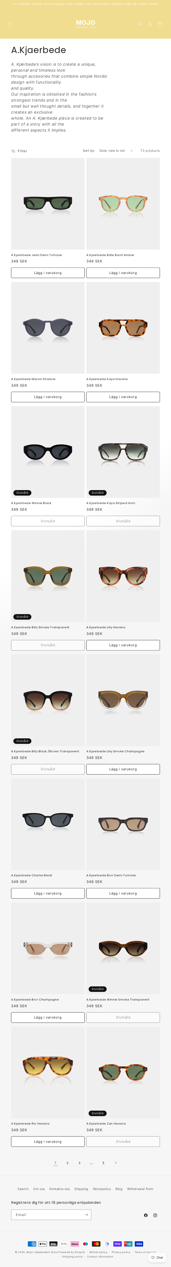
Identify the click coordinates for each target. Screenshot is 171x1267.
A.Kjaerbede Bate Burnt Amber (110, 255)
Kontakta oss (59, 1189)
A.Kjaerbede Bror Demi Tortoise (111, 875)
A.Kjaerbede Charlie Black (31, 875)
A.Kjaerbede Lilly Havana (105, 627)
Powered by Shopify (72, 1252)
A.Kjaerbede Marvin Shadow (33, 379)
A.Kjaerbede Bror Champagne (35, 1000)
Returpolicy (102, 1189)
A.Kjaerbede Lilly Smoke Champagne (115, 751)
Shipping (81, 1189)
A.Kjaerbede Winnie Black (31, 503)
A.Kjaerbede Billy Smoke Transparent (40, 627)
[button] (9, 24)
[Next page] (115, 1163)
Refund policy (98, 1252)
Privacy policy (121, 1252)
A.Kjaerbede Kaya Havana (107, 379)
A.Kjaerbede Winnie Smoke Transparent (117, 1000)
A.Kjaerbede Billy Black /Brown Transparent (45, 751)
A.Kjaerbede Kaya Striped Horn (110, 503)
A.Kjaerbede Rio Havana (30, 1124)
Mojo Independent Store (42, 1252)
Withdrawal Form (140, 1189)
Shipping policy (72, 1256)
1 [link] (55, 1163)
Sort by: (89, 150)
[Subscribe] (86, 1215)
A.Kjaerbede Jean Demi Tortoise (36, 255)
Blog (119, 1189)
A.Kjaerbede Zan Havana (106, 1124)
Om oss (39, 1189)
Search (23, 1189)
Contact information (100, 1256)
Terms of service (145, 1252)
